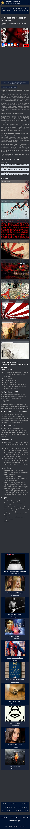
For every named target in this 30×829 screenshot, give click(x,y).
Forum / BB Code (6, 172)
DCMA (26, 45)
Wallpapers (4, 23)
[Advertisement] (15, 64)
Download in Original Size (9, 87)
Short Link (4, 162)
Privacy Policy (15, 817)
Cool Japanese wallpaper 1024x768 (17, 23)
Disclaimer (4, 817)
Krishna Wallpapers (15, 821)
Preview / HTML (6, 167)
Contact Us (25, 817)
